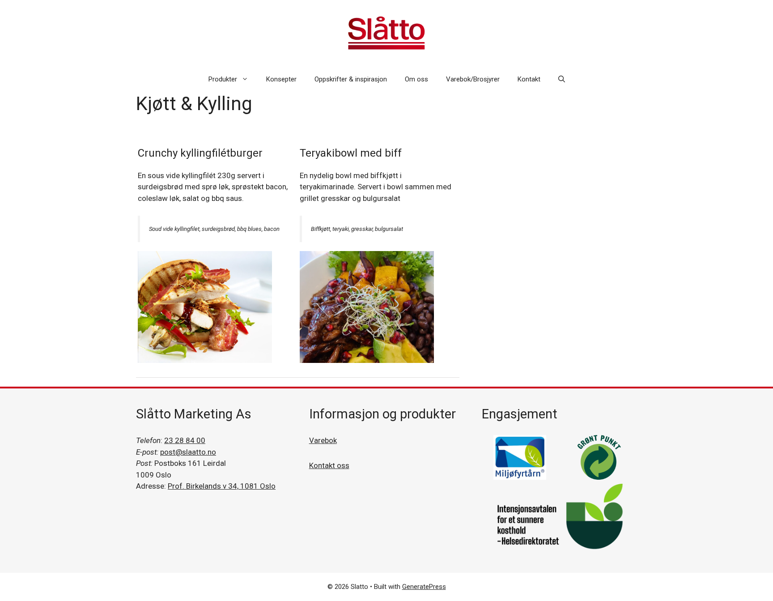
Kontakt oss (329, 465)
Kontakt (529, 79)
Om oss (416, 79)
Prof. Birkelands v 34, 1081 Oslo (222, 486)
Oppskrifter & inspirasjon (350, 79)
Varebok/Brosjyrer (473, 79)
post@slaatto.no (188, 452)
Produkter (222, 79)
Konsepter (281, 79)
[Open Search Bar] (561, 79)
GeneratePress (424, 587)
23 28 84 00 (184, 440)
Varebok (323, 440)
